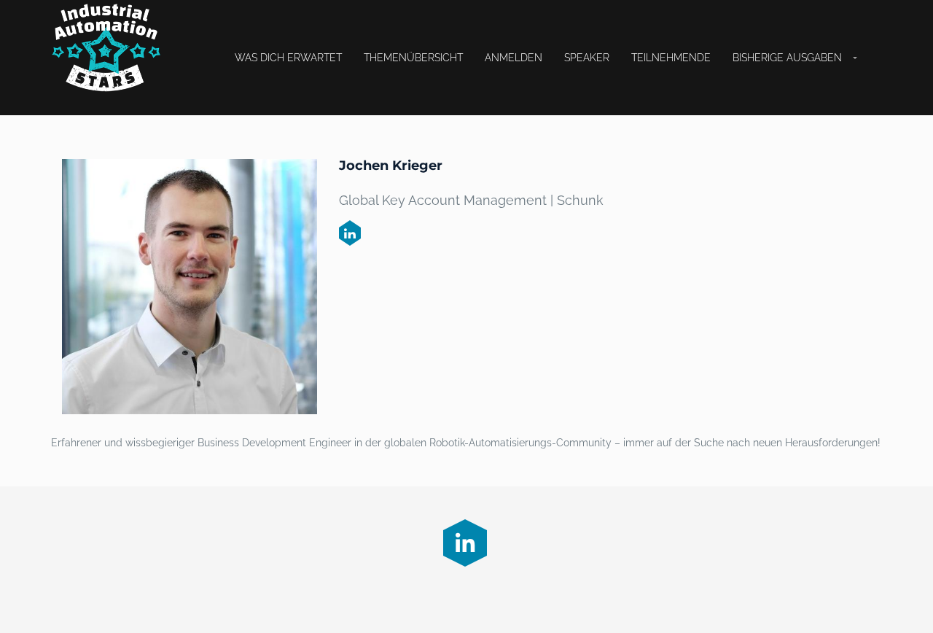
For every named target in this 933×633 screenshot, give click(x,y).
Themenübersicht (413, 57)
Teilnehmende (671, 57)
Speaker (586, 57)
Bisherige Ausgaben (787, 57)
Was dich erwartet (288, 57)
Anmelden (513, 57)
